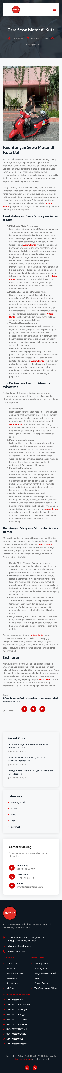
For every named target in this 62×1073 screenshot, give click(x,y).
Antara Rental (37, 635)
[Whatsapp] (27, 1067)
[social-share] (24, 709)
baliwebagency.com (22, 1059)
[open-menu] (54, 9)
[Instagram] (35, 1067)
